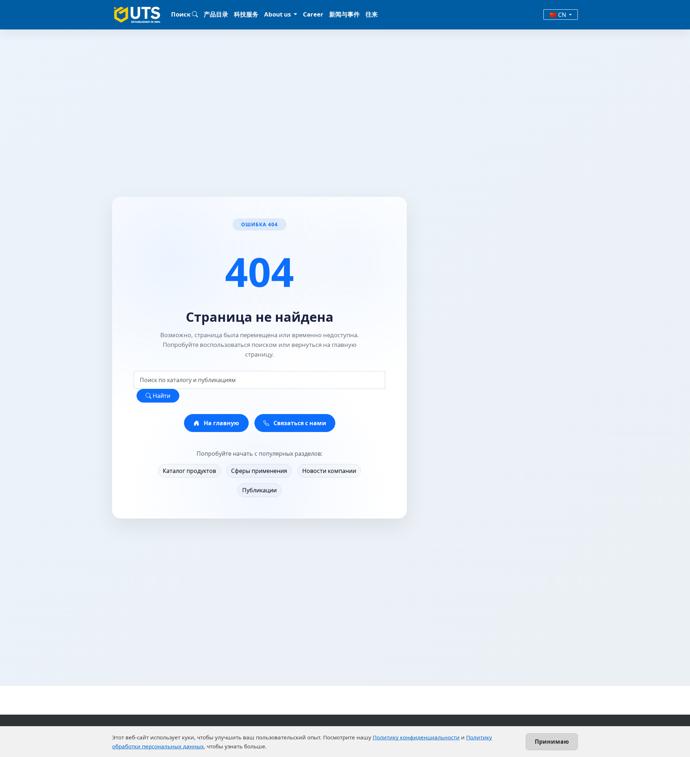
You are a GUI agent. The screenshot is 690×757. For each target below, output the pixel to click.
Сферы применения (259, 471)
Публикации (259, 490)
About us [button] (278, 14)
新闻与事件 (344, 14)
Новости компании (329, 471)
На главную (220, 423)
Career (313, 14)
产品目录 (216, 14)
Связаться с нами (299, 423)
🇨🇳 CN (558, 15)
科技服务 (246, 14)
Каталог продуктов (189, 471)
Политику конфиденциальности (416, 737)
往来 (371, 14)
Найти (160, 396)
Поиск (181, 14)
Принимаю (552, 742)
